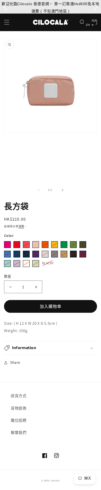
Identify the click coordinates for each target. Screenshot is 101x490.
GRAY (54, 254)
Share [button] (15, 362)
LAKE (16, 254)
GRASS (73, 244)
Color (8, 235)
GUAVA (35, 244)
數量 (7, 276)
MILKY (26, 263)
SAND (64, 254)
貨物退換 (18, 408)
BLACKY (48, 262)
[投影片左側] (39, 190)
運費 (21, 226)
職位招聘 (18, 420)
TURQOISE (7, 263)
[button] (7, 22)
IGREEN (35, 263)
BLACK (73, 254)
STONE (45, 254)
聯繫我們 (18, 432)
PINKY (26, 244)
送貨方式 (18, 395)
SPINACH (82, 244)
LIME (64, 244)
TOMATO (16, 244)
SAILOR (26, 254)
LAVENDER (16, 263)
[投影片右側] (62, 190)
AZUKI (82, 254)
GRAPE (35, 254)
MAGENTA (7, 244)
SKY (7, 254)
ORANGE (45, 244)
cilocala (55, 480)
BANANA (54, 244)
